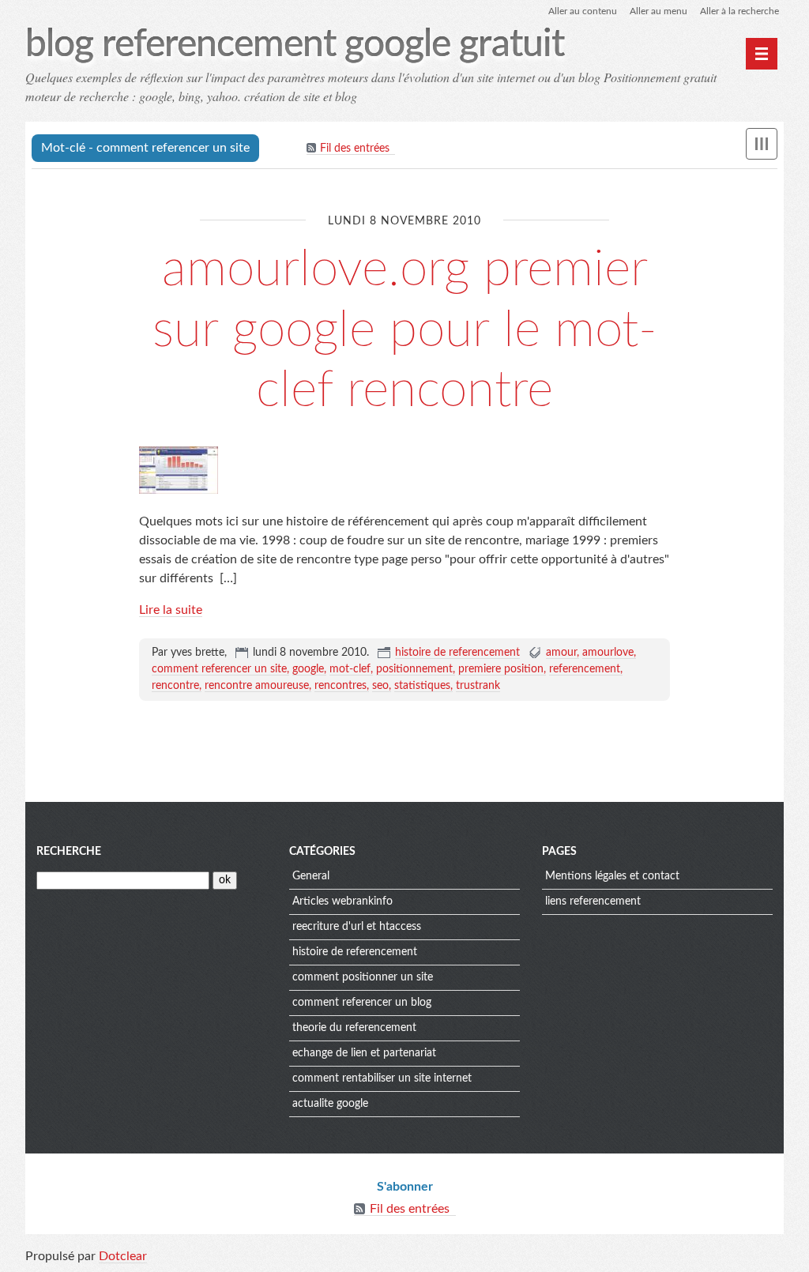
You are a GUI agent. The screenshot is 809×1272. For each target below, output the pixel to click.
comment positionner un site (362, 977)
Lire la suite (170, 610)
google (308, 669)
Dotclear (123, 1256)
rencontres (340, 685)
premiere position (501, 669)
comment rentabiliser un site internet (382, 1078)
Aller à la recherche (739, 11)
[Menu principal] (761, 54)
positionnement (414, 669)
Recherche (68, 851)
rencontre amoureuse (257, 685)
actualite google (330, 1103)
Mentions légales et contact (612, 876)
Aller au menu (658, 11)
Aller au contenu (582, 11)
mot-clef (350, 669)
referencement (584, 669)
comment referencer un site (219, 669)
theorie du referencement (354, 1027)
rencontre (175, 685)
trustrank (478, 685)
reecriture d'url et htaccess (356, 926)
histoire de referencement (457, 652)
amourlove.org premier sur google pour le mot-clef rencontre (404, 330)
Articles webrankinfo (342, 901)
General (310, 876)
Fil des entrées (354, 148)
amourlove (608, 652)
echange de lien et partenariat (364, 1053)
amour (561, 652)
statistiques (422, 685)
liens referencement (593, 901)
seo (380, 685)
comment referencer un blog (361, 1002)
